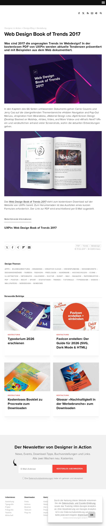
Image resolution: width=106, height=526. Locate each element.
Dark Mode (96, 13)
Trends (85, 246)
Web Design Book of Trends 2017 (27, 201)
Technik (8, 513)
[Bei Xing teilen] (18, 247)
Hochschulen (79, 273)
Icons (92, 273)
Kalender (39, 276)
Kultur (50, 276)
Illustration (11, 276)
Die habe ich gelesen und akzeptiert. (54, 478)
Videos (94, 280)
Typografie (9, 504)
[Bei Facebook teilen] (12, 247)
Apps (7, 269)
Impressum (83, 515)
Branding (37, 269)
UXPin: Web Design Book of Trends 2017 (30, 228)
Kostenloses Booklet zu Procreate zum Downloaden (25, 404)
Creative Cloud (53, 269)
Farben (28, 273)
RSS (87, 13)
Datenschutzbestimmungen (41, 478)
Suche (101, 13)
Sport (33, 280)
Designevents (89, 269)
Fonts (26, 501)
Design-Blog (29, 28)
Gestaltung (42, 28)
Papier (7, 507)
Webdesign (95, 246)
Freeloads (50, 273)
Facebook (79, 13)
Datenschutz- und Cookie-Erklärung (79, 503)
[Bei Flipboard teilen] (23, 247)
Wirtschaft (9, 515)
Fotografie (9, 510)
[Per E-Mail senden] (29, 247)
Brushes (27, 507)
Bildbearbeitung (21, 269)
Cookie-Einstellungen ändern (75, 518)
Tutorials (68, 280)
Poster (14, 280)
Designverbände (13, 273)
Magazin (76, 276)
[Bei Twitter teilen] (7, 247)
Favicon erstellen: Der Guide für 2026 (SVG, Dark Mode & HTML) (72, 343)
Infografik (26, 276)
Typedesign (82, 280)
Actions (27, 504)
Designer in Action (18, 12)
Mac (68, 276)
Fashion (38, 273)
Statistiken (45, 280)
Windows (38, 283)
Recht (24, 280)
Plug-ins (27, 513)
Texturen (27, 510)
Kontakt (92, 13)
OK (91, 515)
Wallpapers (11, 283)
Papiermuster (91, 276)
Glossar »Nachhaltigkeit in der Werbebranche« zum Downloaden (76, 404)
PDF (78, 246)
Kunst (60, 276)
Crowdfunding (71, 269)
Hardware (64, 273)
